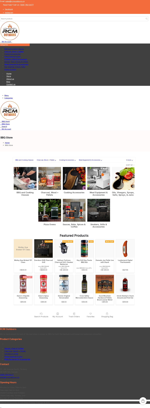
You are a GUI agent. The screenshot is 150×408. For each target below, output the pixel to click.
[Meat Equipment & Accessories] (98, 178)
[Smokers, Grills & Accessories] (98, 210)
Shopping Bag (107, 316)
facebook (9, 9)
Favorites (90, 316)
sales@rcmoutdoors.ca (14, 1)
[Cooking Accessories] (74, 178)
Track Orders (74, 316)
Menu (6, 95)
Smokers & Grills (11, 354)
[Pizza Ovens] (49, 210)
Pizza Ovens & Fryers (13, 356)
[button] (129, 160)
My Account (57, 316)
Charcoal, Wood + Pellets (15, 351)
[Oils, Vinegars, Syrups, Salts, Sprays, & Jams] (123, 178)
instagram (9, 12)
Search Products (41, 316)
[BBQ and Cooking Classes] (25, 178)
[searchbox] (74, 18)
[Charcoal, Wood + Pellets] (49, 178)
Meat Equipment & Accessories (17, 359)
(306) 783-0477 (27, 5)
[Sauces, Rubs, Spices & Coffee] (74, 210)
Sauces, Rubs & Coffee (14, 348)
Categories (8, 98)
